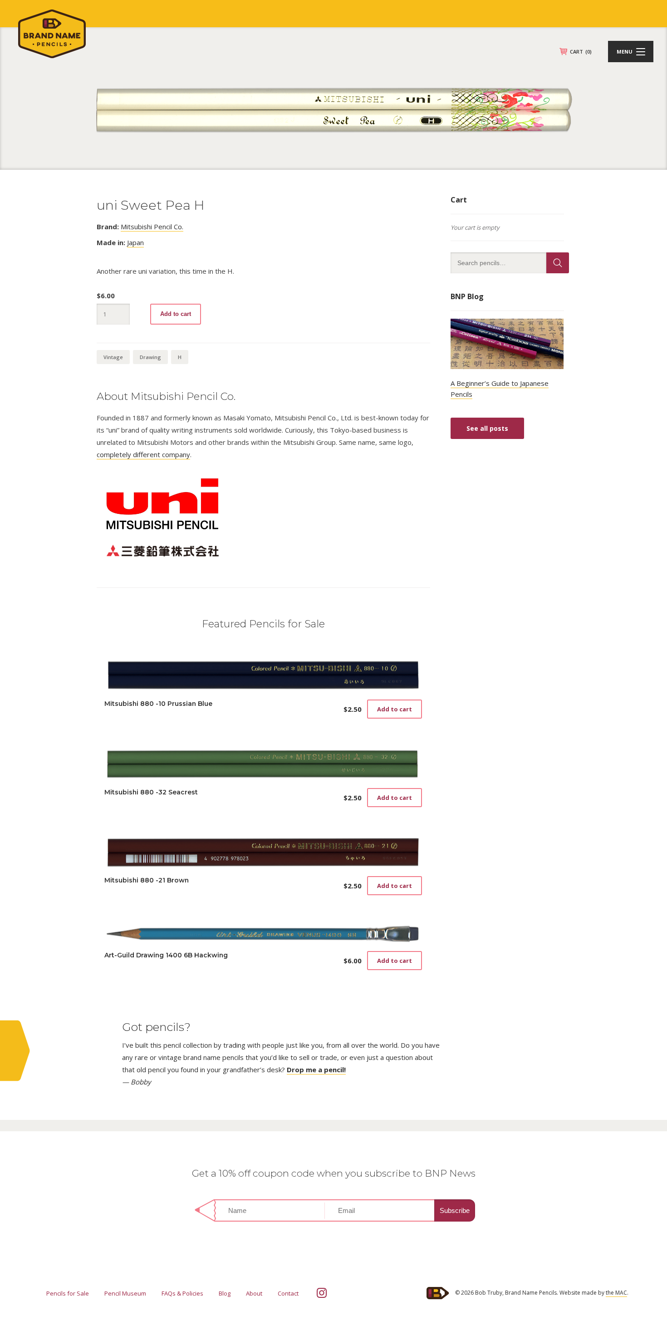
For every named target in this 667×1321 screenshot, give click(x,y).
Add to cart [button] (394, 709)
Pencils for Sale (67, 1293)
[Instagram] (322, 1293)
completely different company (143, 454)
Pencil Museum (125, 1293)
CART (581, 51)
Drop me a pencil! (316, 1069)
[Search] (557, 262)
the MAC (616, 1292)
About (254, 1293)
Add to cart (175, 314)
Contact (288, 1293)
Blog (225, 1293)
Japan (135, 242)
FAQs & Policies (182, 1293)
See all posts (487, 428)
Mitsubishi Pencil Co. (152, 226)
